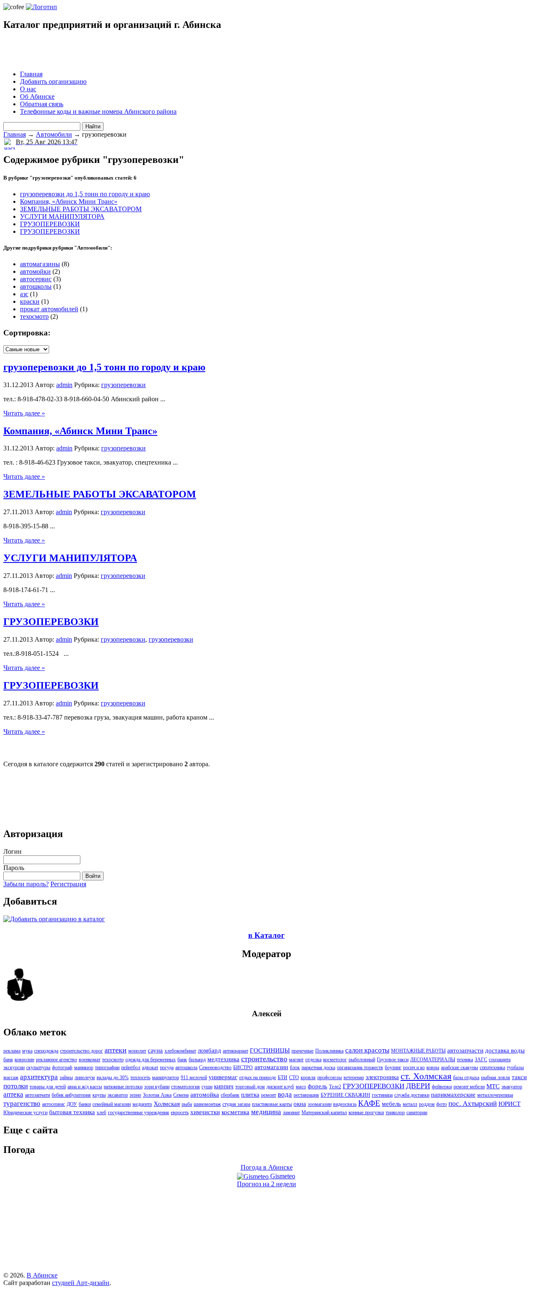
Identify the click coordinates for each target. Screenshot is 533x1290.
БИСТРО (243, 1067)
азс (24, 294)
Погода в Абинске (267, 1167)
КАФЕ (369, 1103)
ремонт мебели (469, 1087)
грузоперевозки (123, 384)
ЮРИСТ (509, 1103)
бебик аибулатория (71, 1095)
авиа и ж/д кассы (84, 1087)
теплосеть (140, 1077)
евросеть (180, 1112)
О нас (28, 88)
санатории (416, 1112)
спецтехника (492, 1067)
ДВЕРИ (418, 1086)
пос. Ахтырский (472, 1104)
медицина (266, 1112)
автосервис (36, 278)
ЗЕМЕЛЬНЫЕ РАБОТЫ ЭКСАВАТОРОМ (81, 208)
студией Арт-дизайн (81, 1282)
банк (182, 1059)
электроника (382, 1077)
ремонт (268, 1095)
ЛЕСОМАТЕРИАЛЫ (432, 1059)
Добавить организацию (53, 81)
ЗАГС (481, 1059)
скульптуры (38, 1067)
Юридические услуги (25, 1112)
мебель (391, 1103)
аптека (13, 1094)
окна (300, 1103)
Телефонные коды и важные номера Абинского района (98, 111)
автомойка (204, 1094)
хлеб (101, 1112)
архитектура (39, 1077)
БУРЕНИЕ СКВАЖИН (345, 1095)
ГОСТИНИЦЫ (270, 1050)
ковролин (24, 1059)
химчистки (205, 1112)
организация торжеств (360, 1067)
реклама (11, 1051)
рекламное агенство (56, 1059)
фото (441, 1104)
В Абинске (42, 1275)
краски (30, 301)
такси (519, 1077)
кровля (308, 1077)
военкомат (89, 1059)
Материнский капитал (324, 1112)
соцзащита (500, 1059)
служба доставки (411, 1095)
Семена (181, 1095)
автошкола (186, 1067)
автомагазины (40, 264)
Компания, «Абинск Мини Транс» (68, 201)
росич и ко (414, 1067)
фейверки (442, 1087)
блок (295, 1067)
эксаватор (117, 1095)
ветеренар (354, 1077)
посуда (167, 1067)
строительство (264, 1059)
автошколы (36, 286)
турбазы (515, 1067)
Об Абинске (37, 96)
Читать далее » (24, 413)
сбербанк (230, 1095)
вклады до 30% (113, 1077)
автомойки (35, 271)
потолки (15, 1086)
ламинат (291, 1112)
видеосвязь (344, 1104)
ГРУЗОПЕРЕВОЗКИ (50, 224)
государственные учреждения (138, 1112)
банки (85, 1104)
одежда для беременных (150, 1059)
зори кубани (156, 1087)
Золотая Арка (157, 1095)
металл (410, 1104)
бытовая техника (72, 1112)
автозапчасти (465, 1050)
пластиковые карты (272, 1104)
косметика (235, 1112)
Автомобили (54, 134)
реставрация (306, 1095)
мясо (301, 1087)
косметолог (335, 1059)
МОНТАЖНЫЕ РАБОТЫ (418, 1051)
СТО (294, 1077)
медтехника (223, 1059)
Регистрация (68, 884)
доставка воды (505, 1050)
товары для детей (48, 1087)
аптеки (116, 1050)
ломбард (209, 1050)
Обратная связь (41, 104)
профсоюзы (329, 1077)
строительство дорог (81, 1051)
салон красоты (367, 1050)
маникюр (83, 1067)
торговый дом (250, 1087)
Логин (12, 851)
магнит (296, 1059)
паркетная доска (318, 1067)
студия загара (236, 1104)
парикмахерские (453, 1094)
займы (66, 1077)
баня (8, 1059)
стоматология (185, 1087)
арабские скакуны (459, 1067)
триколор (395, 1112)
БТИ (282, 1077)
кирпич (224, 1086)
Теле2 (335, 1087)
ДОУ (72, 1104)
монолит (137, 1051)
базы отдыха (466, 1077)
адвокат (150, 1067)
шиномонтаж (207, 1104)
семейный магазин (111, 1104)
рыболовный (362, 1059)
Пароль (13, 867)
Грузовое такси (392, 1059)
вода (285, 1094)
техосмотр (34, 316)
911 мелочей (194, 1077)
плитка (250, 1094)
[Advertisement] (100, 51)
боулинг (393, 1067)
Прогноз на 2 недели (266, 1184)
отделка (313, 1059)
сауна (155, 1050)
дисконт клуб (280, 1087)
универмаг (223, 1077)
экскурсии (14, 1067)
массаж (10, 1077)
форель (317, 1086)
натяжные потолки (123, 1087)
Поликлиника (329, 1051)
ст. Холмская (426, 1076)
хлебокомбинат (180, 1051)
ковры (432, 1067)
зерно (135, 1095)
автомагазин (271, 1067)
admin (64, 384)
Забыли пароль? (26, 884)
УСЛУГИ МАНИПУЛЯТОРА (62, 216)
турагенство (21, 1104)
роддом (427, 1104)
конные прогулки (366, 1112)
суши (207, 1087)
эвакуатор (511, 1087)
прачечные (302, 1051)
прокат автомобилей (49, 308)
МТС (493, 1086)
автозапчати (37, 1095)
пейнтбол (130, 1067)
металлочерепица (495, 1095)
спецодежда (46, 1051)
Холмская (167, 1103)
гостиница (382, 1095)
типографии (107, 1067)
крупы (99, 1095)
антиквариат (235, 1051)
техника (465, 1059)
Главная (31, 74)
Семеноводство (215, 1067)
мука (27, 1051)
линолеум (85, 1077)
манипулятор (165, 1077)
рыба (187, 1104)
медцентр (142, 1104)
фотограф (62, 1067)
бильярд (197, 1059)
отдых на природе (257, 1077)
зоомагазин (319, 1104)
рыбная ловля (495, 1077)
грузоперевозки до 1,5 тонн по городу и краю (85, 194)
